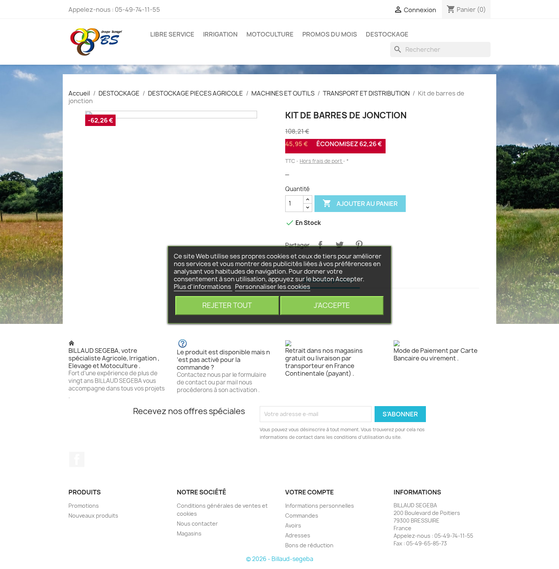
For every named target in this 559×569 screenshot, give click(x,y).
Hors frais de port (321, 161)
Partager (320, 244)
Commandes (301, 515)
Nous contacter (197, 523)
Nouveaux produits (93, 515)
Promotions (83, 505)
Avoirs (293, 525)
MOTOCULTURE (270, 34)
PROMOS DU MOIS (329, 34)
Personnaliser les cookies (272, 286)
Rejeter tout (227, 305)
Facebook (76, 459)
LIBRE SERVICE (172, 34)
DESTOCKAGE (387, 34)
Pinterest (359, 244)
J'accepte (332, 305)
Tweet (339, 244)
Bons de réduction (309, 545)
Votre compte (309, 492)
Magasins (189, 533)
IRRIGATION (220, 34)
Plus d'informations (203, 286)
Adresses (297, 535)
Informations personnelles (319, 505)
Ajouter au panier (360, 203)
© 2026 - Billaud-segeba (279, 559)
